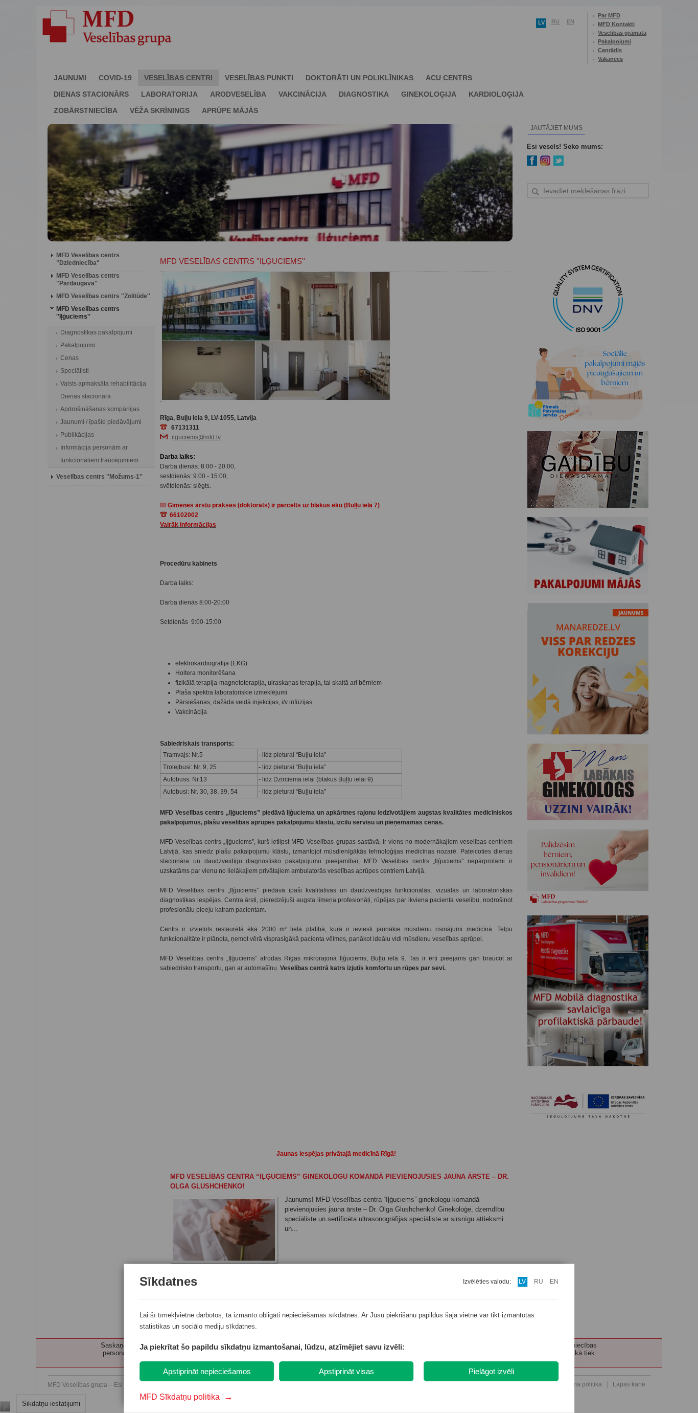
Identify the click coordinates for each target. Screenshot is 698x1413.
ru (538, 1281)
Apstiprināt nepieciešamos (207, 1371)
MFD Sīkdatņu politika (186, 1397)
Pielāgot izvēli (491, 1371)
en (554, 1281)
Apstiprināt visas (346, 1371)
